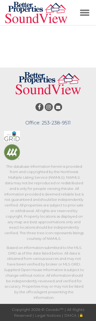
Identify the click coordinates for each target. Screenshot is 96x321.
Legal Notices (48, 315)
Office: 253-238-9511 (48, 123)
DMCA (71, 315)
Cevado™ (55, 309)
